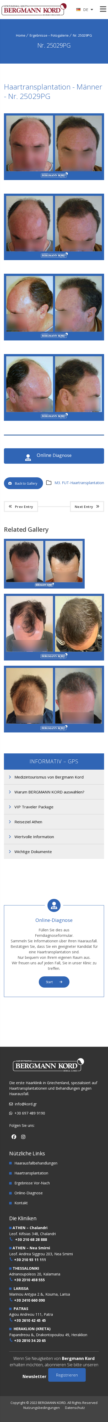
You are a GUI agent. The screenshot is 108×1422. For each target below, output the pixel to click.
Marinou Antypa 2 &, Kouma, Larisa (39, 1294)
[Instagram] (23, 1137)
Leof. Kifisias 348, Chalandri (32, 1233)
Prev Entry (24, 506)
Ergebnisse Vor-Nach (32, 1182)
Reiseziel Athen (28, 821)
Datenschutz (75, 1407)
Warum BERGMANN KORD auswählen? (49, 791)
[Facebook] (14, 1137)
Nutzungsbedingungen (41, 1407)
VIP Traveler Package (33, 806)
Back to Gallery (26, 483)
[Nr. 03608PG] (56, 674)
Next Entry (84, 506)
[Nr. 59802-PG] (56, 547)
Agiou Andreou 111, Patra (31, 1314)
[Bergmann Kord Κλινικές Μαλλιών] (34, 11)
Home (20, 35)
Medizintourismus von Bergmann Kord (49, 777)
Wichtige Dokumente (33, 851)
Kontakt (21, 1202)
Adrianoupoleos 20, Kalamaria (34, 1274)
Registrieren (67, 1375)
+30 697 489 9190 (29, 1113)
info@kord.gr (26, 1103)
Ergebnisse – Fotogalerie (49, 35)
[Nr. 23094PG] (56, 602)
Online (54, 455)
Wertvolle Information (34, 836)
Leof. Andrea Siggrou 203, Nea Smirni (41, 1253)
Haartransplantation (31, 1173)
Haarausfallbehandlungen (35, 1163)
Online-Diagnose (54, 920)
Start (49, 982)
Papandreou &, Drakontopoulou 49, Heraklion (48, 1334)
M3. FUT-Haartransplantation (79, 482)
